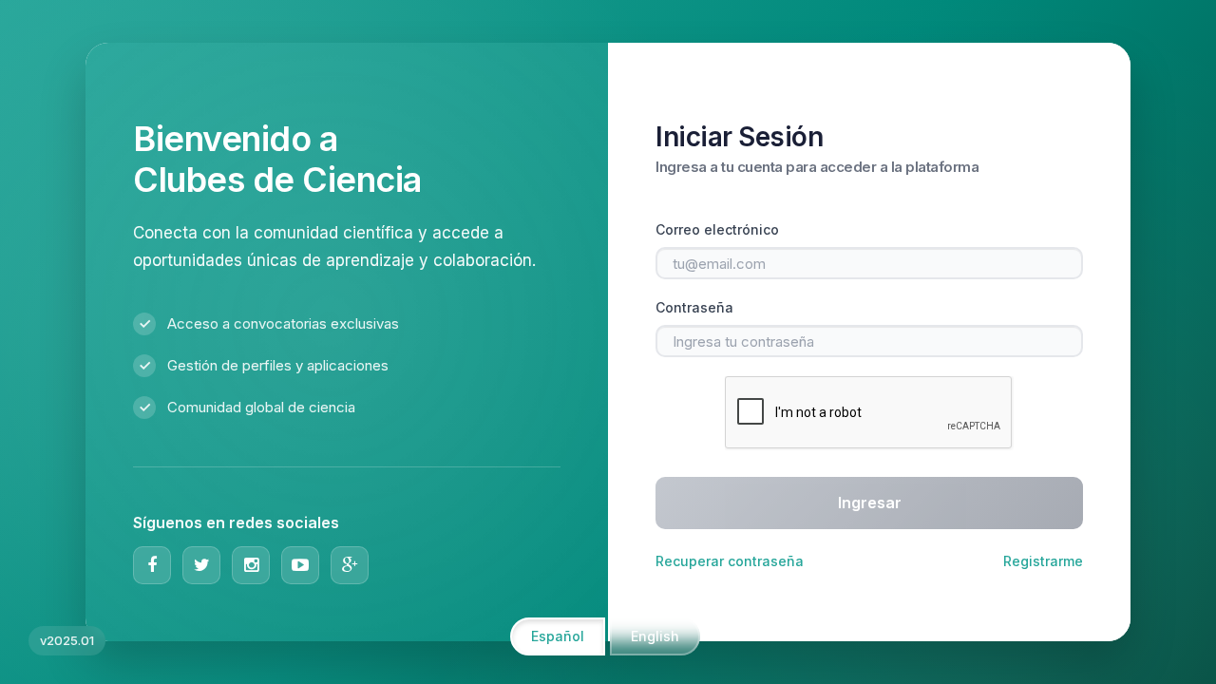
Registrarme (1043, 561)
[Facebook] (152, 565)
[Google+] (350, 565)
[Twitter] (201, 565)
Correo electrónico (717, 229)
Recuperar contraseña (730, 561)
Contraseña (694, 307)
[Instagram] (251, 565)
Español (557, 636)
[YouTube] (300, 565)
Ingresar (870, 502)
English (655, 636)
